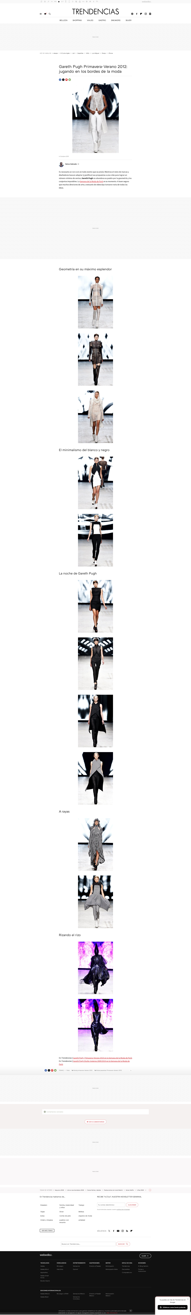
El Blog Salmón (143, 1266)
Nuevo (45, 13)
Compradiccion (127, 1272)
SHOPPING (77, 20)
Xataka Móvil (44, 1269)
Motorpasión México (110, 1294)
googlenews (150, 13)
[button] (72, 164)
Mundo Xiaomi (45, 1281)
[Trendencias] (95, 11)
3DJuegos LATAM (62, 1293)
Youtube (118, 1230)
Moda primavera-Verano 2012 (82, 1070)
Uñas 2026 (140, 1190)
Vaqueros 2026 (59, 1190)
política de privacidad (123, 1209)
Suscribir (132, 1205)
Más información (112, 1313)
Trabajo (81, 1205)
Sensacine (76, 1266)
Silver (61, 1212)
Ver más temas (47, 1230)
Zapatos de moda (85, 1216)
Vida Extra (60, 1269)
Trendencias (126, 1266)
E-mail (69, 79)
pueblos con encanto (64, 1221)
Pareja (104, 53)
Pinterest (132, 13)
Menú (40, 13)
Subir (144, 1256)
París (68, 1070)
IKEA (87, 53)
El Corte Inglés (65, 53)
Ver (96, 1122)
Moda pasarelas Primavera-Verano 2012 (109, 1070)
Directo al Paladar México (95, 1294)
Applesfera (44, 1272)
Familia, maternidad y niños (66, 1206)
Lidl (73, 53)
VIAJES (90, 20)
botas (42, 1216)
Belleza (81, 1212)
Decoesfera (126, 1269)
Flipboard (141, 13)
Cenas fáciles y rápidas (94, 1190)
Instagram (145, 13)
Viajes (42, 1212)
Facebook (136, 13)
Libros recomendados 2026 (75, 1190)
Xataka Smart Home (44, 1276)
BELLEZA (63, 20)
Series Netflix (130, 1190)
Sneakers (43, 1205)
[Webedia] (46, 1255)
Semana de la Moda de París (91, 181)
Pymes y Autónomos (142, 1270)
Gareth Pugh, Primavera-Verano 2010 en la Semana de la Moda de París (102, 1058)
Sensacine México (79, 1293)
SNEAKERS (115, 20)
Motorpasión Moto (112, 1269)
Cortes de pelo (65, 1216)
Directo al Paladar (95, 1266)
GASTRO (102, 20)
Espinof (75, 1269)
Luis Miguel (95, 53)
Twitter (63, 79)
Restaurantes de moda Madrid (113, 1190)
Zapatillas (80, 53)
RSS (127, 1230)
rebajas (55, 53)
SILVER (128, 20)
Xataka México (45, 1293)
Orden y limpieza (46, 1220)
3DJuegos (60, 1266)
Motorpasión (110, 1266)
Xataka (42, 1266)
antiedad (82, 1220)
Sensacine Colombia (76, 1298)
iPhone (111, 53)
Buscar (49, 13)
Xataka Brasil (44, 1297)
